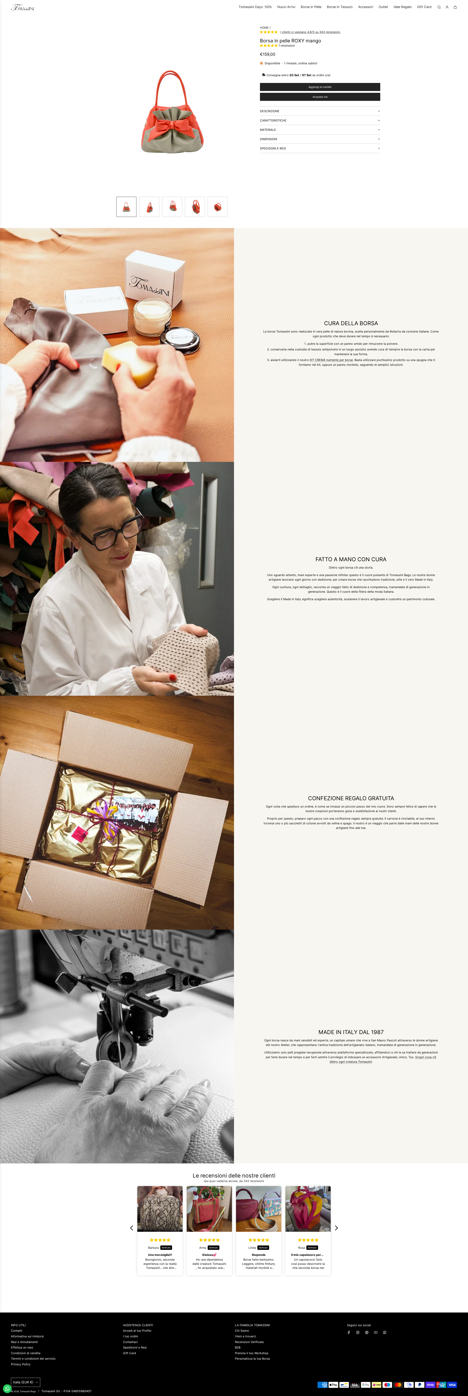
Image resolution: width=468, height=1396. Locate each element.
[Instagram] (358, 1332)
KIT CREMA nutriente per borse (331, 360)
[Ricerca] (439, 7)
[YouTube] (376, 1332)
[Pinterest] (367, 1332)
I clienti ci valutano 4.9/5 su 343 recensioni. (310, 32)
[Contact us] (7, 1388)
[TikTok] (385, 1332)
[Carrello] (455, 7)
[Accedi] (447, 7)
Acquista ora (320, 96)
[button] (91, 110)
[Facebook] (349, 1332)
